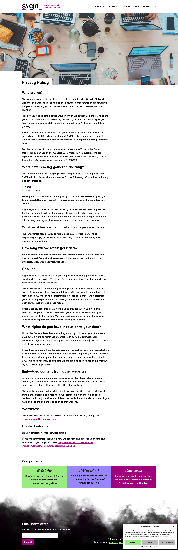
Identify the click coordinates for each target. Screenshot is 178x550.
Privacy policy (117, 542)
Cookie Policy (145, 546)
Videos (126, 6)
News (136, 6)
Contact (146, 6)
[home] (41, 6)
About (98, 6)
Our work (112, 6)
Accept (132, 542)
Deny (150, 542)
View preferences (167, 542)
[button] (174, 527)
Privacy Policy (154, 546)
